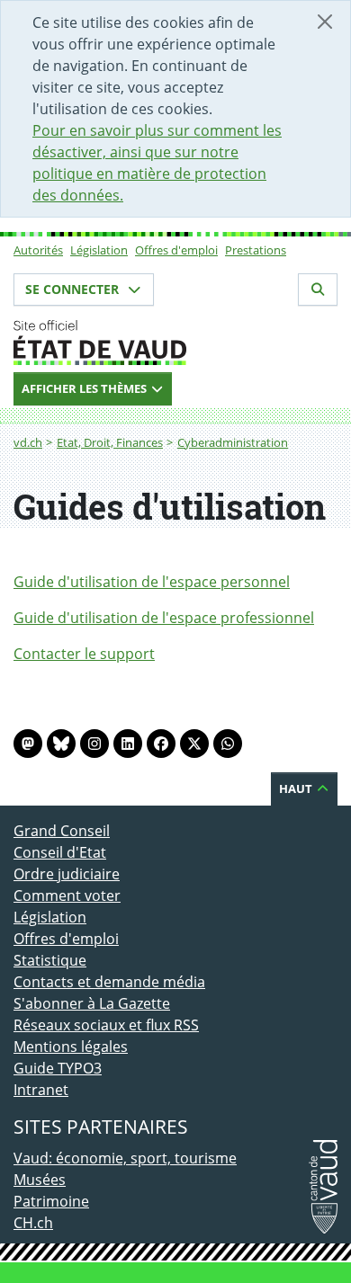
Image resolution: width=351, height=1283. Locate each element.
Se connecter (73, 289)
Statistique (50, 960)
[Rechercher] (318, 289)
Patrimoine (51, 1201)
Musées (40, 1179)
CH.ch (33, 1223)
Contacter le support (84, 654)
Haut (297, 788)
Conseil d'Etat (60, 852)
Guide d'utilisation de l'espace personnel (152, 582)
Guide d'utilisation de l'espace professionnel (164, 618)
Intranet (41, 1090)
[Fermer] (325, 21)
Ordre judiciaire (67, 874)
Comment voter (67, 895)
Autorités (38, 250)
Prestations (255, 250)
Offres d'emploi (176, 250)
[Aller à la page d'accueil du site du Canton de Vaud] (176, 342)
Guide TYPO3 (58, 1068)
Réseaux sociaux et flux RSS (106, 1025)
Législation (99, 250)
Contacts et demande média (109, 982)
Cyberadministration (232, 442)
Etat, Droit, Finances (110, 442)
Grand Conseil (62, 831)
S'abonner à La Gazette (92, 1003)
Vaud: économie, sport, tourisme (125, 1158)
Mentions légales (71, 1046)
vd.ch (28, 442)
